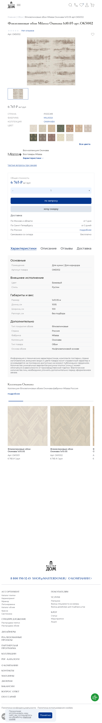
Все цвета (84, 144)
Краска (4, 611)
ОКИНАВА (49, 121)
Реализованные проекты (11, 638)
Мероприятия (57, 619)
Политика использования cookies (55, 708)
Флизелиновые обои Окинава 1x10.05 (19, 450)
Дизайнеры (8, 631)
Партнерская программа (9, 647)
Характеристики (32, 158)
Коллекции (8, 653)
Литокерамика (8, 604)
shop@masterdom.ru (49, 578)
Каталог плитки (8, 595)
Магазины (7, 675)
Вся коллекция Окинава (36, 150)
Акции (54, 622)
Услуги (55, 597)
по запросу (51, 200)
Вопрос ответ (10, 691)
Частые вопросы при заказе (22, 165)
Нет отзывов (27, 31)
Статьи (54, 616)
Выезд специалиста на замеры (65, 604)
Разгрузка (55, 601)
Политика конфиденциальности (18, 708)
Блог (54, 612)
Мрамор (5, 601)
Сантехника (6, 614)
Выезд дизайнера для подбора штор (68, 607)
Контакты (7, 670)
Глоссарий (8, 696)
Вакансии (7, 686)
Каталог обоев (8, 607)
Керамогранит (8, 598)
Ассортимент (10, 591)
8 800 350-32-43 (20, 578)
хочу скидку (51, 209)
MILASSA (48, 118)
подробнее (85, 230)
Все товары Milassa (32, 154)
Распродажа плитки (10, 623)
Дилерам (7, 681)
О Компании (9, 665)
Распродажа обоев (10, 626)
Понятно (45, 715)
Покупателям (59, 591)
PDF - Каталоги (10, 659)
